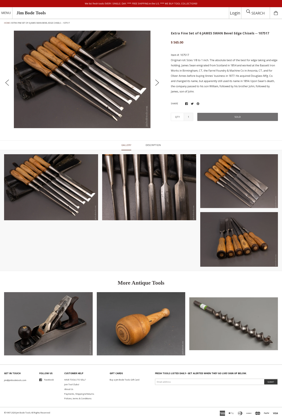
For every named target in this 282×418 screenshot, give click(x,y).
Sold (238, 116)
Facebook (49, 379)
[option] (82, 79)
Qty (177, 116)
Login (235, 13)
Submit (270, 382)
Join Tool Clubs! (71, 384)
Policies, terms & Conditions (78, 398)
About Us (68, 389)
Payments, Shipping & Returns (79, 393)
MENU (6, 13)
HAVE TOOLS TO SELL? (75, 379)
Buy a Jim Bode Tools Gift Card (124, 379)
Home (7, 23)
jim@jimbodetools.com (15, 380)
